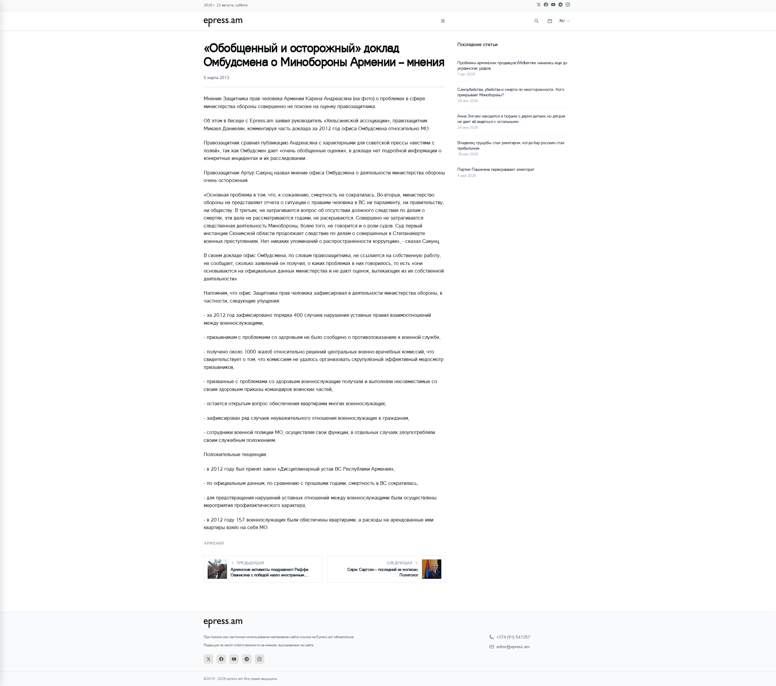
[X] (539, 4)
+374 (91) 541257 (513, 636)
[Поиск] (536, 21)
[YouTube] (553, 4)
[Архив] (550, 21)
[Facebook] (546, 4)
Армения (214, 543)
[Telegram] (560, 4)
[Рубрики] (443, 21)
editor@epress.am (513, 646)
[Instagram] (568, 4)
